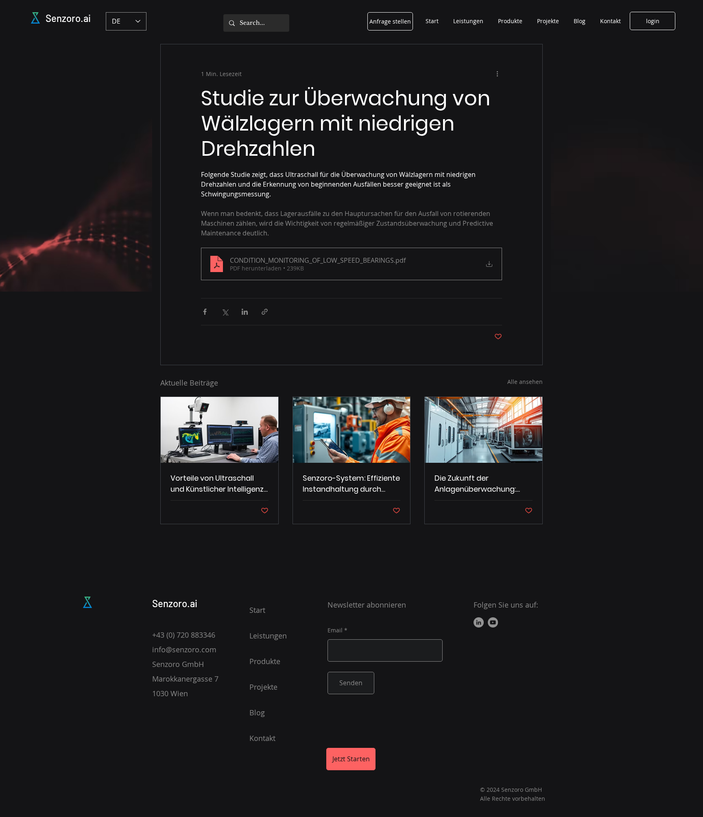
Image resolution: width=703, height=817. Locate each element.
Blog (257, 712)
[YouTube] (493, 622)
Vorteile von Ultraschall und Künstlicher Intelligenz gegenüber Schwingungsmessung (217, 484)
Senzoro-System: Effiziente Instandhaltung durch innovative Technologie (351, 484)
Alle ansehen (525, 382)
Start (257, 610)
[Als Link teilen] (265, 312)
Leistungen (268, 636)
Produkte (264, 661)
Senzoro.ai (68, 18)
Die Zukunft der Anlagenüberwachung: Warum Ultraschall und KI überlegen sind (479, 484)
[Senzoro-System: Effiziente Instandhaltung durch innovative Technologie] (351, 430)
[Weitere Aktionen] (497, 73)
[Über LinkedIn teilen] (245, 312)
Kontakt (262, 738)
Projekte (263, 687)
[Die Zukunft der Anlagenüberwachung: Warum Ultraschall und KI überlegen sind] (483, 430)
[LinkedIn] (479, 622)
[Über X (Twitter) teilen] (225, 312)
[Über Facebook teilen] (205, 312)
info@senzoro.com (184, 649)
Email (335, 630)
